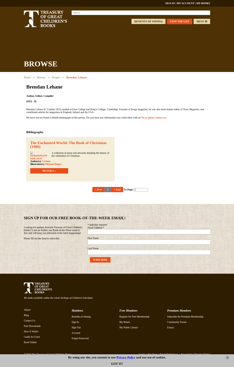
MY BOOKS (203, 3)
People (56, 77)
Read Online (30, 342)
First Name (93, 238)
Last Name (93, 248)
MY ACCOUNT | (186, 3)
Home (27, 77)
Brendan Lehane (76, 77)
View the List (179, 21)
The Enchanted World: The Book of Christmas (68, 143)
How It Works (31, 331)
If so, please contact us (154, 117)
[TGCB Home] (49, 26)
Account (76, 332)
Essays (170, 327)
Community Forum (176, 322)
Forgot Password (80, 338)
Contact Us (29, 320)
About (27, 309)
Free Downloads (32, 326)
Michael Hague (53, 164)
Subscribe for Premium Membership (185, 316)
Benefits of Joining (148, 21)
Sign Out (76, 327)
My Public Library (128, 327)
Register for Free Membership (134, 316)
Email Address (96, 227)
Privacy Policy (126, 357)
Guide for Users (32, 336)
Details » (49, 170)
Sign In (75, 322)
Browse (41, 77)
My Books (124, 322)
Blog (26, 315)
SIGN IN (170, 3)
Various (46, 161)
